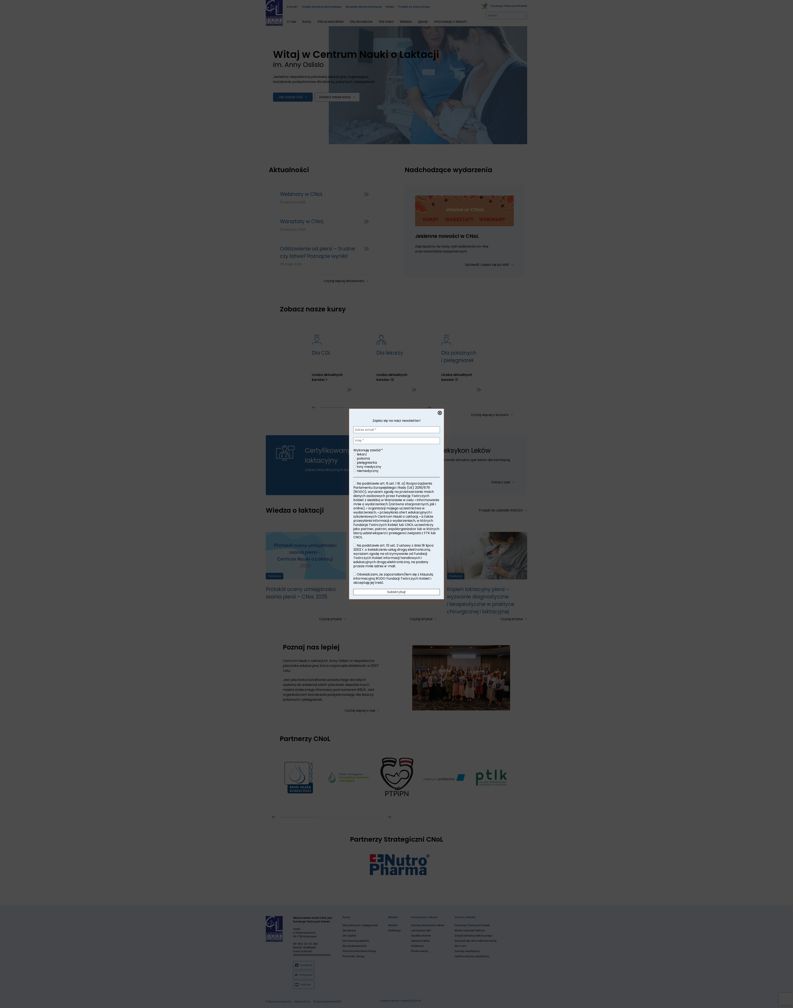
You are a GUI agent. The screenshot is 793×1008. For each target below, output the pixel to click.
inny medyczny (368, 467)
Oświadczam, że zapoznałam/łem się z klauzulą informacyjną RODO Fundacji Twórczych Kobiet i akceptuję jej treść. (393, 578)
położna (363, 458)
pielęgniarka (366, 463)
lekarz (361, 454)
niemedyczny (367, 471)
